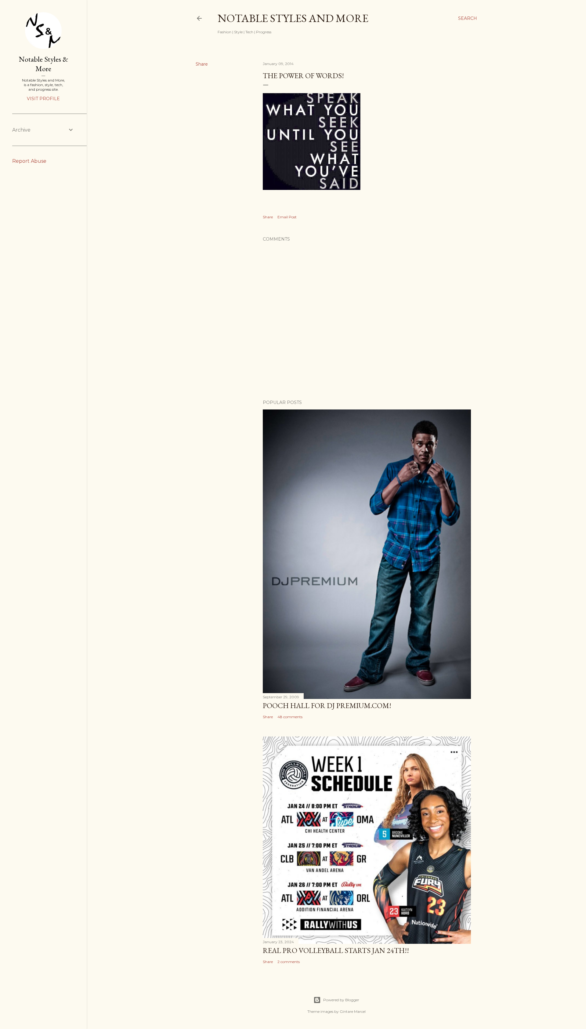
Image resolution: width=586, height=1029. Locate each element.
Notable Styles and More (293, 18)
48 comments (289, 716)
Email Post (287, 217)
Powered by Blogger (341, 1000)
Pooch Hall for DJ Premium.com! (327, 705)
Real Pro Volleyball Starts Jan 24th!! (336, 950)
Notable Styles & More (43, 63)
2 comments (288, 961)
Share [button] (202, 64)
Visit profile (43, 98)
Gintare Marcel (353, 1011)
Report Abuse (29, 161)
